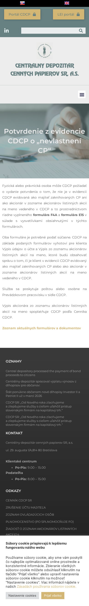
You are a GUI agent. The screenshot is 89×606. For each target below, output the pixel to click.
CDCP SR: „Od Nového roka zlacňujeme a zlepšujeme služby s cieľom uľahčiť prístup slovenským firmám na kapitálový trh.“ (39, 406)
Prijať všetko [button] (53, 595)
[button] (82, 94)
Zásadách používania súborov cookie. (46, 586)
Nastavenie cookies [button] (22, 595)
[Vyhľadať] (81, 31)
